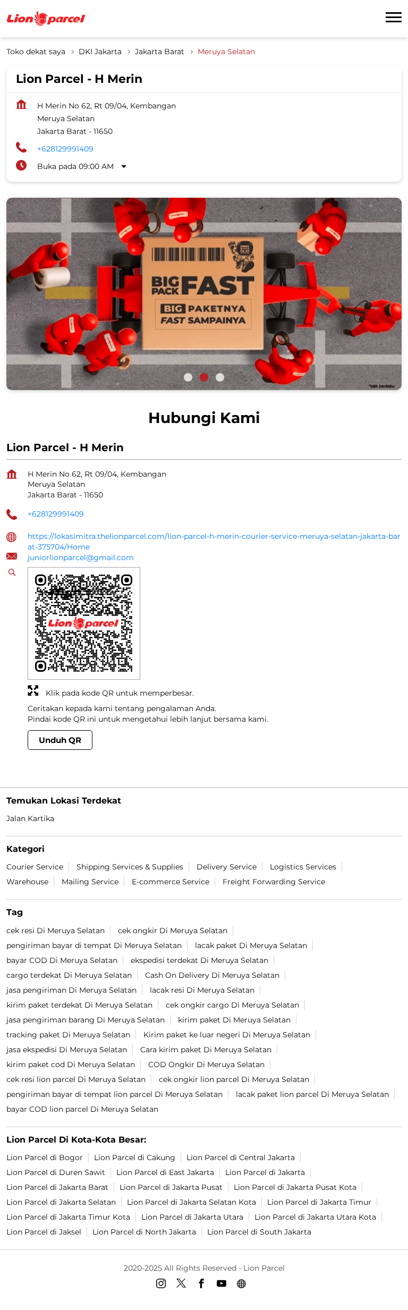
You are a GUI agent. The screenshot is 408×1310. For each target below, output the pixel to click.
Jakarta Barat (159, 51)
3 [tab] (220, 377)
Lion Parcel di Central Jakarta (240, 1157)
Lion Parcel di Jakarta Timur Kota (68, 1217)
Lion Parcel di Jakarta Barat (57, 1187)
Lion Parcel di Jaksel (43, 1232)
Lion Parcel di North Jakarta (144, 1232)
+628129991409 (65, 149)
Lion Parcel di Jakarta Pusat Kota (295, 1187)
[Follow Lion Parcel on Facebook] (204, 1285)
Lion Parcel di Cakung (134, 1157)
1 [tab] (188, 377)
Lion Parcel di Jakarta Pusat (171, 1187)
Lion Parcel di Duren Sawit (55, 1172)
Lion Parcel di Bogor (44, 1157)
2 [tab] (204, 377)
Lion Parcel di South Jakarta (259, 1232)
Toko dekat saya (35, 51)
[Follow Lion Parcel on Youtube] (224, 1285)
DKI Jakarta (100, 51)
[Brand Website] (244, 1285)
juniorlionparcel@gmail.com (81, 557)
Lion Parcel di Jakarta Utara (192, 1217)
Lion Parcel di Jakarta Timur (319, 1202)
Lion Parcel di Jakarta (265, 1172)
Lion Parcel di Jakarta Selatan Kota (191, 1202)
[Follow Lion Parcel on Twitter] (184, 1285)
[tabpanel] (204, 294)
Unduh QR (60, 739)
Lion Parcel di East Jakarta (165, 1172)
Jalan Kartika (30, 818)
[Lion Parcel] (46, 19)
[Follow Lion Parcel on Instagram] (164, 1285)
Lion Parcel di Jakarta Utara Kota (315, 1217)
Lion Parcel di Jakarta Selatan (61, 1202)
